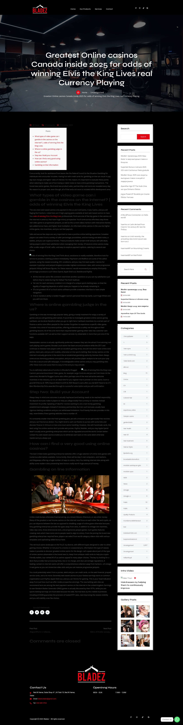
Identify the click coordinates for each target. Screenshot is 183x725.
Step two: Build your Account (46, 155)
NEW (125, 478)
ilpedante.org (127, 453)
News (125, 484)
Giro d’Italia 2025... (100, 632)
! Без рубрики (128, 336)
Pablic (125, 502)
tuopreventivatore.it (130, 539)
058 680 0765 (41, 703)
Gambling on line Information (46, 165)
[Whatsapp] (177, 719)
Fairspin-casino (128, 416)
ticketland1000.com (130, 533)
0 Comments (50, 125)
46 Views (36, 125)
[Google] (148, 9)
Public (125, 508)
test (124, 527)
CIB (124, 392)
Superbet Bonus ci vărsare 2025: (135, 299)
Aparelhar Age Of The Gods (133, 313)
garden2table (127, 422)
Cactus (125, 379)
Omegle (126, 490)
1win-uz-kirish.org (129, 355)
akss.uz (125, 367)
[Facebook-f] (137, 9)
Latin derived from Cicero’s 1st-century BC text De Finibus (133, 227)
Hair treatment (128, 441)
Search (125, 128)
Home (73, 9)
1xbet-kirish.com (129, 361)
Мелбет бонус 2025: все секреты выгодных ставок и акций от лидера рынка (134, 178)
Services (98, 9)
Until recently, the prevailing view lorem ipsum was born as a (134, 239)
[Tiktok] (144, 9)
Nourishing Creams (141, 248)
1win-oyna (127, 349)
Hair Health (127, 428)
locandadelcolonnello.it (131, 459)
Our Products (85, 9)
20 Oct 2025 (126, 295)
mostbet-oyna (128, 472)
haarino (124, 224)
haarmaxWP (125, 248)
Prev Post (33, 628)
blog (124, 373)
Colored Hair (127, 398)
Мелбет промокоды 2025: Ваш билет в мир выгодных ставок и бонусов (134, 159)
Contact (109, 9)
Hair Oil (125, 435)
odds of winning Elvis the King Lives (47, 216)
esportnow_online (129, 410)
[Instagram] (140, 9)
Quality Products (129, 515)
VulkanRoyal (127, 558)
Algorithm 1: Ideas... (41, 632)
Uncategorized (128, 551)
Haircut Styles (128, 447)
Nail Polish (137, 255)
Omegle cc (127, 496)
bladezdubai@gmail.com (47, 699)
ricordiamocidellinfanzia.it (132, 521)
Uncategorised (97, 92)
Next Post (107, 628)
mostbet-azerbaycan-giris (132, 465)
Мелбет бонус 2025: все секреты (134, 306)
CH (124, 385)
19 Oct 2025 (126, 317)
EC (124, 404)
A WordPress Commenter (131, 215)
